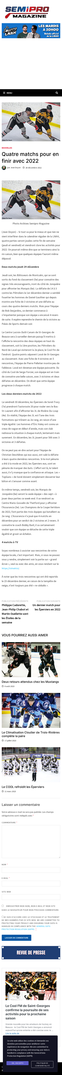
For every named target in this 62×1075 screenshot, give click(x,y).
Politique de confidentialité (42, 1064)
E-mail (6, 878)
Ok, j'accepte (18, 1063)
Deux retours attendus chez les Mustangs (30, 682)
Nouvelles (7, 148)
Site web (6, 891)
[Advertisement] (31, 67)
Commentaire (9, 822)
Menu (9, 92)
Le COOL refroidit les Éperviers (23, 787)
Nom (5, 864)
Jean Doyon (16, 167)
